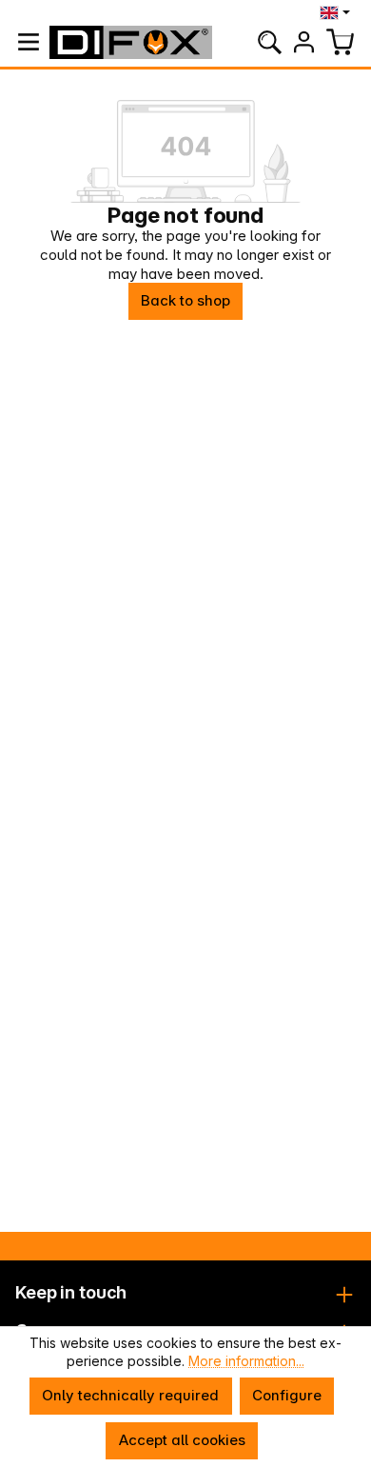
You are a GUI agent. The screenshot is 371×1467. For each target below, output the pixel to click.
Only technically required (130, 1395)
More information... (246, 1361)
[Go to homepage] (130, 42)
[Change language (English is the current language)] (337, 12)
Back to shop (185, 300)
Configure (287, 1395)
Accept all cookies (182, 1440)
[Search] (269, 42)
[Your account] (303, 42)
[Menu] (28, 42)
